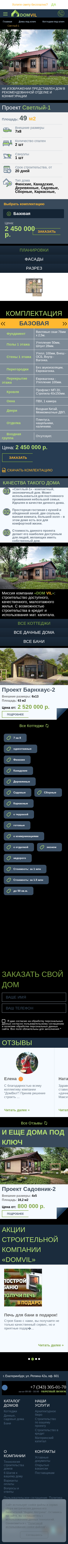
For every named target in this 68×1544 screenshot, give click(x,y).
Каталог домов (12, 1403)
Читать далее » (17, 1110)
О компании (14, 1453)
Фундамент (16, 334)
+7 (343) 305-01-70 (48, 1387)
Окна (11, 401)
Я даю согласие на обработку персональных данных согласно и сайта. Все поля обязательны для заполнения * (33, 1024)
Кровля (13, 392)
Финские (19, 759)
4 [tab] (39, 1359)
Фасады (34, 259)
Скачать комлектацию (29, 470)
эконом (51, 847)
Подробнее (15, 714)
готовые (19, 825)
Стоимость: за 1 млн (27, 868)
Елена (10, 1079)
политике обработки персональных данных (31, 1026)
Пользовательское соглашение (25, 1497)
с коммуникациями (26, 836)
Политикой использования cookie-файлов (25, 1525)
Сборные (49, 792)
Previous (4, 685)
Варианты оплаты (11, 1482)
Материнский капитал (44, 1439)
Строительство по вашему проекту (45, 1422)
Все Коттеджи (34, 623)
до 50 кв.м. (20, 890)
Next (63, 684)
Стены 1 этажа (19, 357)
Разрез (34, 268)
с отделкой (20, 847)
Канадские (20, 770)
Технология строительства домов (14, 1465)
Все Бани (34, 641)
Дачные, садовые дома (14, 1417)
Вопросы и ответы (11, 1490)
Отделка (14, 423)
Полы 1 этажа (18, 344)
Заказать (47, 231)
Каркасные (20, 803)
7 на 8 (17, 737)
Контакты (45, 1451)
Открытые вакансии (42, 1467)
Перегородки (18, 369)
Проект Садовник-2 (29, 1189)
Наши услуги (42, 1403)
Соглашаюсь (34, 1535)
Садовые (19, 792)
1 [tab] (29, 1359)
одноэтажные (22, 748)
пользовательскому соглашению (44, 1023)
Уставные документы (42, 1459)
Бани (7, 1423)
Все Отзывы (31, 1123)
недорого (19, 858)
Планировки (34, 250)
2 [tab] (32, 1359)
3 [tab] (36, 1359)
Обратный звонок (53, 1392)
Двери (12, 410)
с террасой (20, 814)
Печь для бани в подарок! (30, 1315)
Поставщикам (44, 1472)
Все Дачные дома (34, 632)
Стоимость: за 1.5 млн (28, 879)
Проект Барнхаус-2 (28, 690)
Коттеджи (10, 1411)
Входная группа (11, 436)
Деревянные (21, 781)
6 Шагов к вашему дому (13, 1474)
